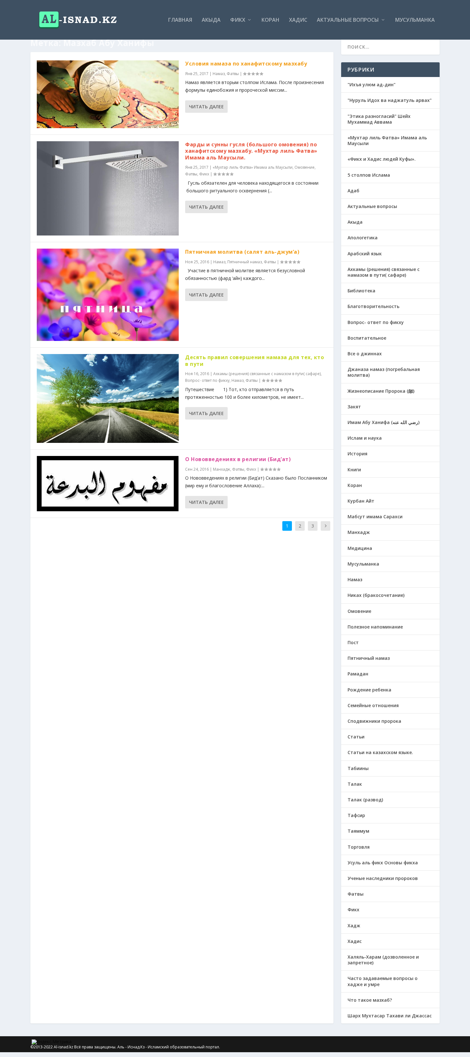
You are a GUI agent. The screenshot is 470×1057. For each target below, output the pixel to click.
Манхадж (221, 469)
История (357, 454)
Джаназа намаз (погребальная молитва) (384, 372)
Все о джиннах (365, 354)
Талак (355, 784)
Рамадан (358, 674)
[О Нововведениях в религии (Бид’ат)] (108, 483)
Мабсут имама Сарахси (375, 516)
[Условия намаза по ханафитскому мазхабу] (108, 94)
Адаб (353, 191)
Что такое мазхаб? (370, 1000)
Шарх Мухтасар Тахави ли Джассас (390, 1016)
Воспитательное (367, 338)
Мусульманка (415, 20)
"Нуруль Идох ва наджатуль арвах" (390, 100)
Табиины (358, 768)
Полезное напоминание (375, 627)
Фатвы (233, 73)
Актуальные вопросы (348, 20)
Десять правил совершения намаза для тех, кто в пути (254, 360)
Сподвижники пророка (374, 721)
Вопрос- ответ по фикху (207, 380)
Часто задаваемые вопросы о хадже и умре (383, 981)
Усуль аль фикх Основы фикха (383, 863)
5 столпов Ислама (369, 175)
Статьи (356, 737)
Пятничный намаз (244, 262)
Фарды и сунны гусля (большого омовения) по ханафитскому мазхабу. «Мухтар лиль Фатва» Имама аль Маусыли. (251, 151)
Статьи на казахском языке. (380, 752)
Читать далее (206, 107)
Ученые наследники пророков (383, 878)
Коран (270, 20)
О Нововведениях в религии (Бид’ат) (238, 459)
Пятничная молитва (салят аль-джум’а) (242, 251)
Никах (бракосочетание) (376, 595)
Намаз (219, 73)
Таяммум (358, 831)
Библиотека (361, 291)
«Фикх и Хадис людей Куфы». (382, 159)
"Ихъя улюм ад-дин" (372, 84)
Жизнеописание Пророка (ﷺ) (381, 391)
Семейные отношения (373, 705)
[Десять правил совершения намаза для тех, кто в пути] (108, 398)
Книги (354, 470)
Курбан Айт (361, 501)
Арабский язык (365, 254)
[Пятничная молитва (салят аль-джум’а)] (108, 295)
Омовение (304, 167)
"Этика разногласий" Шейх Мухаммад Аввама (379, 119)
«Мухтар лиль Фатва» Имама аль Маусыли (253, 167)
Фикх (237, 20)
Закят (354, 407)
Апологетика (363, 238)
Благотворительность (373, 306)
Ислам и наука (365, 438)
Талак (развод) (365, 800)
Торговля (359, 847)
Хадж (354, 925)
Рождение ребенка (369, 690)
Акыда (211, 20)
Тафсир (356, 815)
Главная (180, 20)
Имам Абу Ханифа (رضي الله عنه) (383, 422)
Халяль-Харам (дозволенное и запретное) (383, 960)
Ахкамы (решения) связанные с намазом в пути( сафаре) (267, 373)
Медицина (360, 548)
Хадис (298, 20)
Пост (353, 642)
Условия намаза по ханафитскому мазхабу (246, 63)
